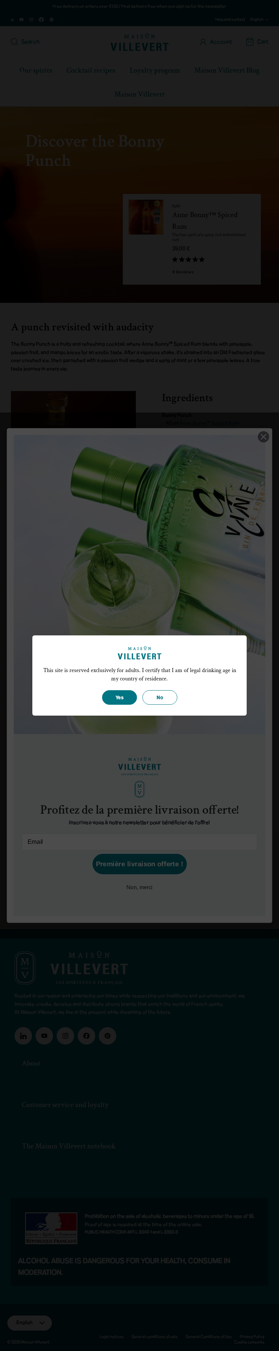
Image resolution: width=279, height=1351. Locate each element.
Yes (120, 697)
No (160, 697)
